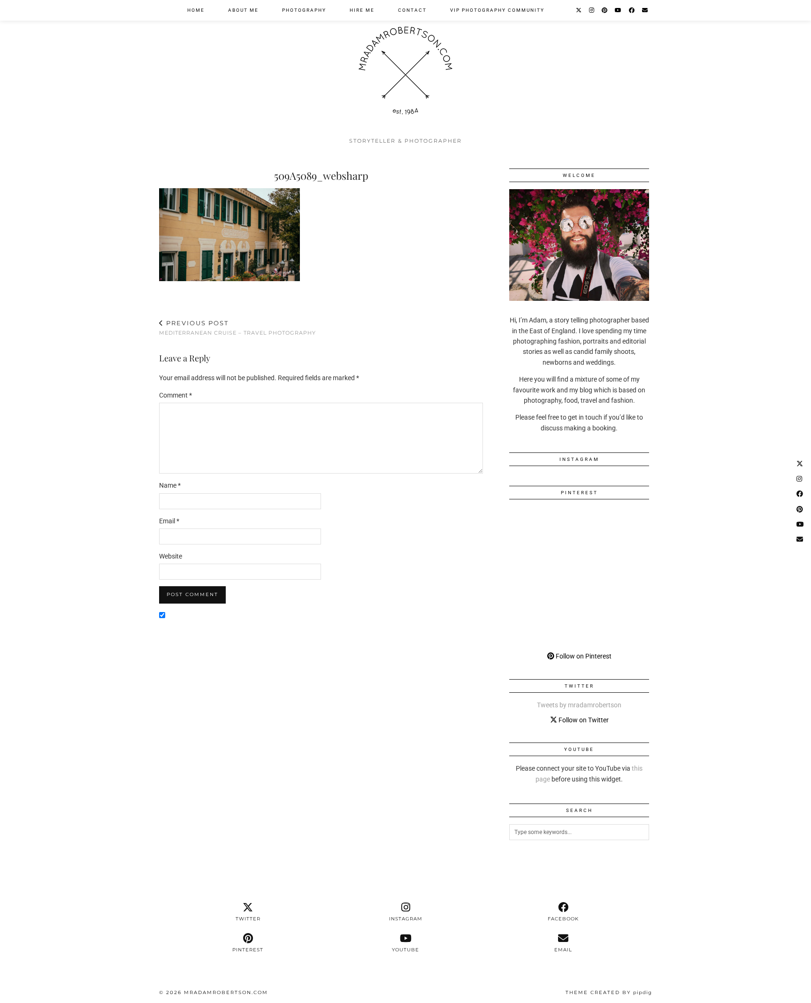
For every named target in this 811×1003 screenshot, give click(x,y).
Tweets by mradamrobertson (579, 705)
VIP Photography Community (497, 10)
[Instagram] (592, 10)
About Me (243, 10)
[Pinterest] (605, 10)
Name (170, 485)
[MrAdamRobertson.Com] (405, 66)
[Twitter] (579, 10)
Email (169, 521)
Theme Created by (609, 992)
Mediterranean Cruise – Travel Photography (237, 328)
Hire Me (362, 10)
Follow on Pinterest (583, 656)
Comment (175, 395)
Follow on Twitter (583, 720)
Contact (412, 10)
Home (196, 10)
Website (170, 556)
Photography (304, 10)
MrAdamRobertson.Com (226, 992)
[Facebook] (632, 10)
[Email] (645, 10)
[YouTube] (618, 10)
